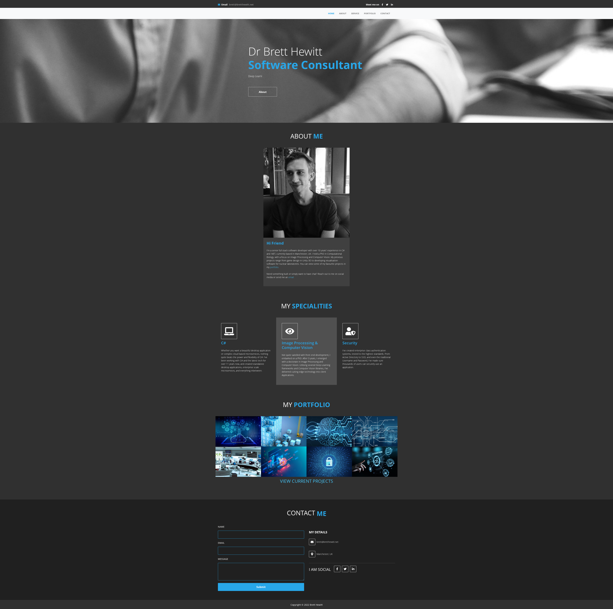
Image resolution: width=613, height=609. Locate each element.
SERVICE (355, 13)
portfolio (274, 267)
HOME (331, 13)
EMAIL (221, 542)
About (263, 92)
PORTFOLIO (370, 13)
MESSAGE (223, 558)
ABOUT (342, 13)
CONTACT (385, 13)
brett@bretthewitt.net (241, 4)
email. (291, 277)
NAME (221, 526)
